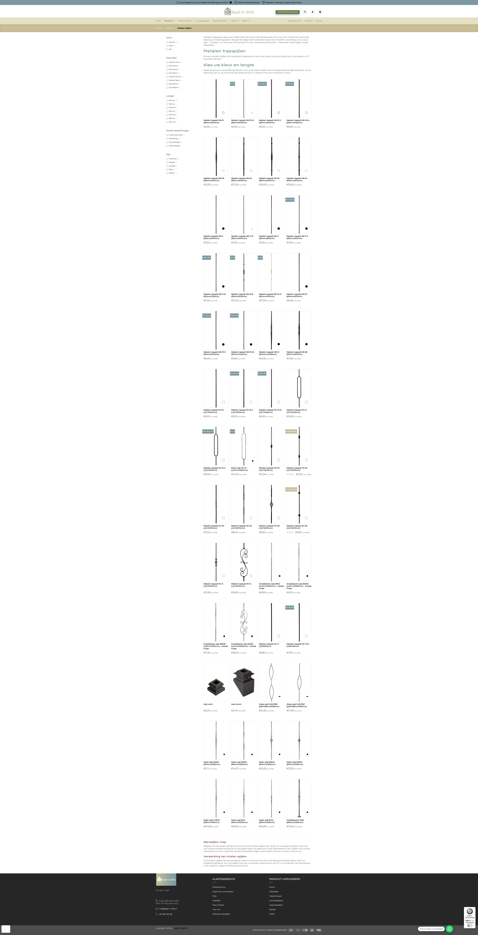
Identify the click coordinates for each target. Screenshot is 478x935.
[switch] (469, 925)
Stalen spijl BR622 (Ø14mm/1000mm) (239, 763)
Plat (170, 49)
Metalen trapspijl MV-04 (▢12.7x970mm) (241, 527)
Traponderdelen (219, 21)
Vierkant (172, 42)
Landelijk (172, 166)
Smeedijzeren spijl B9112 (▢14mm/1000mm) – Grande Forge (271, 586)
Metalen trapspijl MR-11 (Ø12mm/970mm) (213, 237)
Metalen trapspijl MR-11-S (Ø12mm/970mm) (297, 237)
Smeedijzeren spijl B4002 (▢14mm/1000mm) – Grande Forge (243, 646)
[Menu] (474, 908)
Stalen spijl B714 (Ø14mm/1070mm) (239, 821)
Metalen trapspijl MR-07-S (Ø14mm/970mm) (215, 353)
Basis (171, 169)
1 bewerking (173, 138)
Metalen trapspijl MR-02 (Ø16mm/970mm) (241, 179)
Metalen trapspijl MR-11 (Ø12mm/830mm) (269, 237)
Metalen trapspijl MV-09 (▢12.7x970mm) (269, 527)
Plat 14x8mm (174, 87)
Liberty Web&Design (277, 930)
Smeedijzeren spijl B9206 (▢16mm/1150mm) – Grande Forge (216, 646)
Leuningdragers (202, 21)
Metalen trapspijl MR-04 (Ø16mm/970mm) (297, 179)
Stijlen (245, 21)
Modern (172, 173)
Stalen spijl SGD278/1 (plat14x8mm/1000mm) (297, 705)
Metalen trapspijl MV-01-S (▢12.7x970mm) (242, 411)
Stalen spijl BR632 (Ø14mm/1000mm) (267, 763)
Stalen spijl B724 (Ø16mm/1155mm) (267, 821)
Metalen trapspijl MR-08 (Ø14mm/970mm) (297, 353)
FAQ (214, 896)
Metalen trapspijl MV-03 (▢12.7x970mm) (214, 527)
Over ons (216, 909)
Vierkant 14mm (174, 62)
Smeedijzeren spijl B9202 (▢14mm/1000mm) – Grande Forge (299, 586)
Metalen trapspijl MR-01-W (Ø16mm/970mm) (242, 121)
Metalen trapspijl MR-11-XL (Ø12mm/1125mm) (215, 295)
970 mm (172, 100)
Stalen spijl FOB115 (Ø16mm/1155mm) (212, 821)
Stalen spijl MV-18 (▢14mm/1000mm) (239, 469)
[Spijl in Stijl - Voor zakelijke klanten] (239, 11)
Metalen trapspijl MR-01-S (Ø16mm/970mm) (270, 121)
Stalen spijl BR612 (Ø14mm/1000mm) (212, 763)
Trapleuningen (184, 21)
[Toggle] (320, 891)
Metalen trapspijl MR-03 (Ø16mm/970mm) (269, 179)
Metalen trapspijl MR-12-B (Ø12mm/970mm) (242, 295)
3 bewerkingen (174, 146)
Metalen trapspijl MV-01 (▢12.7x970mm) (214, 411)
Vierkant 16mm (174, 80)
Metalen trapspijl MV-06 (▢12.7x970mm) (297, 469)
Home (158, 21)
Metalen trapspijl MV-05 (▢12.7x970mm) (269, 469)
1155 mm (172, 118)
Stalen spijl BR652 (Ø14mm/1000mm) (295, 763)
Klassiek (172, 162)
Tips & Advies (218, 905)
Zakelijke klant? (294, 21)
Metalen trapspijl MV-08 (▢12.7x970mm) (297, 527)
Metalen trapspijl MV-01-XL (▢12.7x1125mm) (270, 411)
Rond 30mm (173, 84)
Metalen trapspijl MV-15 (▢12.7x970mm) (297, 411)
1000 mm (172, 107)
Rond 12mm (173, 66)
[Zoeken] (305, 12)
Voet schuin (236, 704)
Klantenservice (218, 887)
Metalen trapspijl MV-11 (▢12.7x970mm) (213, 585)
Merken (234, 21)
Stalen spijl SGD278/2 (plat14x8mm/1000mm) (269, 705)
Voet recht (208, 704)
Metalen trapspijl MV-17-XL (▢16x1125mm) (298, 645)
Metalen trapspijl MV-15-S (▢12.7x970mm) (214, 469)
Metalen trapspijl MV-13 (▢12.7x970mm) (241, 585)
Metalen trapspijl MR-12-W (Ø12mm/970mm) (270, 295)
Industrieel (173, 159)
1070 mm (172, 115)
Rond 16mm (173, 73)
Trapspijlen (168, 21)
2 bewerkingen (174, 142)
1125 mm (172, 104)
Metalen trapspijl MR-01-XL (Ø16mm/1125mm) (298, 121)
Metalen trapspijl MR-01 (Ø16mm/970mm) (214, 121)
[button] (313, 12)
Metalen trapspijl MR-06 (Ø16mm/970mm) (214, 179)
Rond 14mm (173, 69)
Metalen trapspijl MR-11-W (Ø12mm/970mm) (242, 237)
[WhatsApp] (449, 929)
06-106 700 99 (165, 914)
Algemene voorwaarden (222, 891)
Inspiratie (309, 21)
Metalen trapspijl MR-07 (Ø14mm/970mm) (297, 295)
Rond (171, 46)
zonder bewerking (175, 135)
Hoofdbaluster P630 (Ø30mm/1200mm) (295, 821)
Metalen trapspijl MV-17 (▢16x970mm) (269, 645)
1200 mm (172, 122)
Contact (319, 21)
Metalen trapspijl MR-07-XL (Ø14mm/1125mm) (242, 353)
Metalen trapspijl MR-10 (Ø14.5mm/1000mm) (269, 353)
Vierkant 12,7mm (175, 77)
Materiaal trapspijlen (221, 914)
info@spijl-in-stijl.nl (168, 909)
